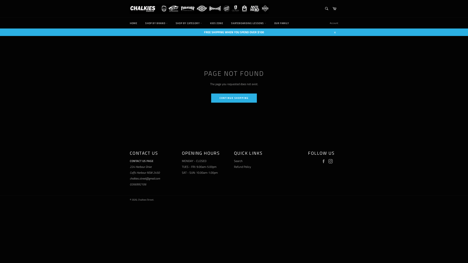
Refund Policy (242, 167)
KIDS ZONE (216, 23)
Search (238, 161)
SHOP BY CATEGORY (188, 23)
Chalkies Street (146, 199)
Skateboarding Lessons (247, 23)
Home (133, 23)
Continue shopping (234, 98)
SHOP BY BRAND (155, 23)
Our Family (281, 23)
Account (334, 23)
